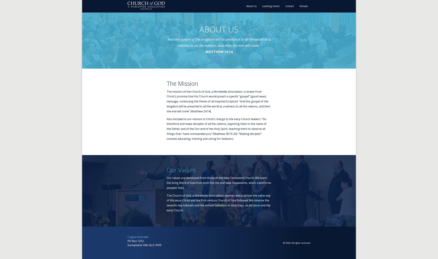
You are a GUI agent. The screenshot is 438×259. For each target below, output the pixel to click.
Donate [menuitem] (303, 6)
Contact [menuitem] (289, 6)
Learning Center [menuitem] (271, 6)
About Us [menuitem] (251, 6)
